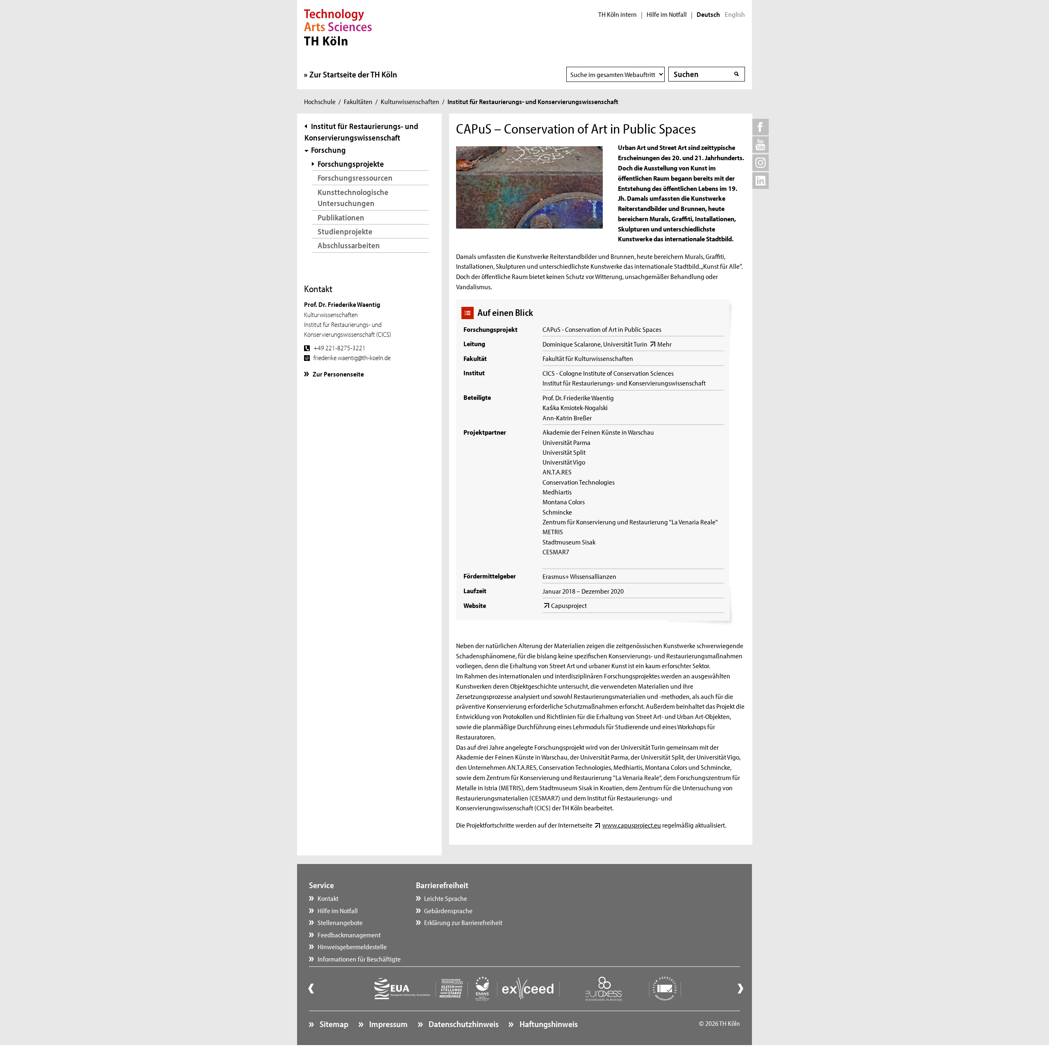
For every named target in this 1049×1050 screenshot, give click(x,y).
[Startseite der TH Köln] (338, 26)
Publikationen (341, 217)
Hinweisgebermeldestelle (352, 946)
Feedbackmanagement (349, 934)
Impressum (388, 1023)
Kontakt (328, 898)
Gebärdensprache (448, 910)
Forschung (328, 150)
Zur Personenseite (338, 373)
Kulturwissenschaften (410, 101)
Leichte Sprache (445, 898)
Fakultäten (358, 101)
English (735, 14)
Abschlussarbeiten (349, 245)
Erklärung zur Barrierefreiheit (463, 922)
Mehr (664, 343)
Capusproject (569, 605)
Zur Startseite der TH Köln (353, 74)
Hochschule (320, 101)
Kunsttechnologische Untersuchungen (353, 198)
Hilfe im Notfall (667, 14)
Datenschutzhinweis (463, 1023)
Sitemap (333, 1023)
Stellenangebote (340, 922)
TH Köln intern (617, 14)
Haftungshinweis (547, 1023)
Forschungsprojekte (351, 164)
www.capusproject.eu (631, 824)
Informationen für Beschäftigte (359, 958)
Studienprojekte (345, 231)
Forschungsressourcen (355, 177)
